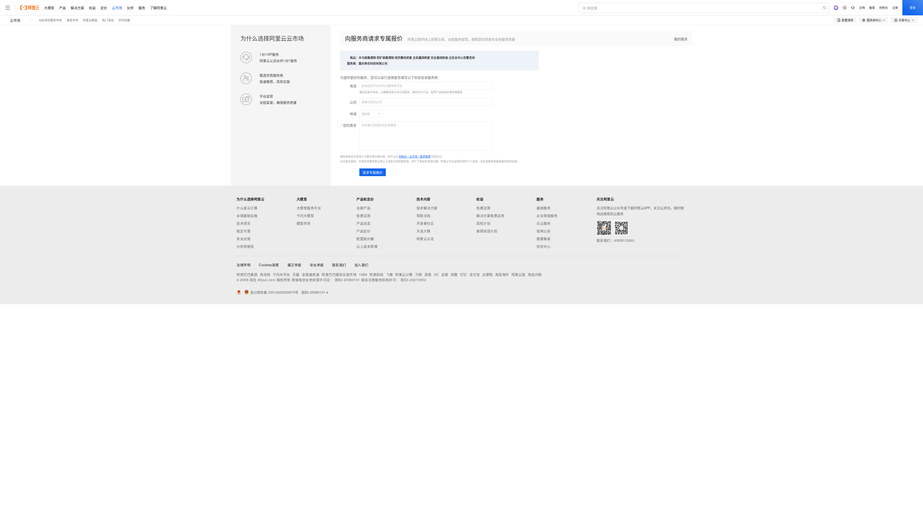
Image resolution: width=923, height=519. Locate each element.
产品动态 (363, 223)
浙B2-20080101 (347, 279)
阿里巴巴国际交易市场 (339, 274)
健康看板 (543, 238)
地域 (353, 113)
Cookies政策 (269, 264)
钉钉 (463, 274)
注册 (895, 8)
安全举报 (317, 264)
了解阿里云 (158, 7)
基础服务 (543, 207)
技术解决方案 (427, 207)
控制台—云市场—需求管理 (414, 156)
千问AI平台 (281, 274)
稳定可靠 (243, 231)
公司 (353, 102)
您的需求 (349, 125)
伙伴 (130, 7)
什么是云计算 (247, 207)
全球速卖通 (310, 274)
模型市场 (304, 223)
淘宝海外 (502, 274)
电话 (353, 85)
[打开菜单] (7, 7)
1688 (363, 274)
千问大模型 (305, 215)
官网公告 (543, 231)
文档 (862, 8)
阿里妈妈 (376, 274)
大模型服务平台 (309, 207)
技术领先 (243, 223)
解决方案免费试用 (490, 215)
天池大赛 (423, 231)
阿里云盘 (518, 274)
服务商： (353, 63)
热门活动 (108, 20)
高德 (427, 274)
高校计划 (483, 223)
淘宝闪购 (535, 274)
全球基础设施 (247, 215)
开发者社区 (425, 223)
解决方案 (77, 7)
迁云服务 (543, 223)
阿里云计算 (404, 274)
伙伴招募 (124, 20)
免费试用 (363, 215)
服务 (141, 7)
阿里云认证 (425, 238)
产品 (62, 7)
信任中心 (543, 246)
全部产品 (363, 207)
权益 (92, 7)
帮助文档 (423, 215)
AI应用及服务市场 (50, 20)
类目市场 (72, 20)
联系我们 (339, 264)
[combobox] (368, 113)
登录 (913, 8)
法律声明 (243, 264)
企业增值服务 (546, 215)
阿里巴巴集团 (247, 274)
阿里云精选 (90, 20)
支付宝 (474, 274)
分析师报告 (245, 246)
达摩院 (487, 274)
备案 (872, 8)
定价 (103, 7)
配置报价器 (365, 238)
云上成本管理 (366, 246)
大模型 (49, 7)
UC (436, 274)
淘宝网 (265, 274)
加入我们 (361, 264)
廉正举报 (294, 264)
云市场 (117, 7)
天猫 (296, 274)
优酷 (454, 274)
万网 (418, 274)
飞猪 (389, 274)
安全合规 (243, 238)
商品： (354, 58)
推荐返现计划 (486, 231)
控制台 (883, 8)
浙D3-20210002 (413, 279)
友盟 (444, 274)
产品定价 (363, 231)
